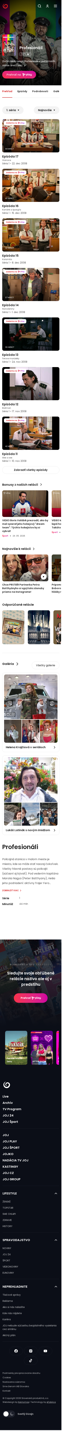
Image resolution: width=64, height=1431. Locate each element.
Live (6, 1096)
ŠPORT (6, 1260)
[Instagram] (31, 1351)
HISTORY (7, 1226)
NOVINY (7, 1248)
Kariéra (7, 1319)
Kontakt (6, 1390)
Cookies (7, 1377)
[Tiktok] (31, 1360)
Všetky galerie (45, 665)
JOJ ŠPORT (11, 1147)
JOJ (6, 1135)
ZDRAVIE (7, 1220)
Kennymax (23, 1402)
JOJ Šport (10, 1122)
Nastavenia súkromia (14, 1381)
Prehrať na (13, 75)
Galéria (58, 91)
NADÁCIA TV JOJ (16, 1160)
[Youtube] (45, 1351)
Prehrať (26, 998)
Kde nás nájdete (12, 1313)
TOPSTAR (8, 1207)
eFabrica (51, 1402)
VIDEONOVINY (10, 1266)
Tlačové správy (12, 1295)
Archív (8, 1103)
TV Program (12, 1109)
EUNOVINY (8, 1273)
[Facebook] (16, 1351)
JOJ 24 (8, 1115)
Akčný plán (9, 1335)
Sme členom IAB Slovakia (16, 1386)
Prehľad (7, 91)
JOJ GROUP (11, 1179)
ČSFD (23, 54)
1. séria (11, 110)
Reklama (8, 1301)
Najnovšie (45, 110)
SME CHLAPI (9, 1214)
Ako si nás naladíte (14, 1307)
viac (20, 65)
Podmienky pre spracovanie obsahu (21, 1373)
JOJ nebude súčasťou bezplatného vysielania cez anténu (29, 1327)
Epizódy (22, 91)
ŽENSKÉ (7, 1201)
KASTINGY (10, 1166)
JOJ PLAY (10, 1141)
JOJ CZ (8, 1173)
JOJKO (8, 1154)
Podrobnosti (40, 91)
